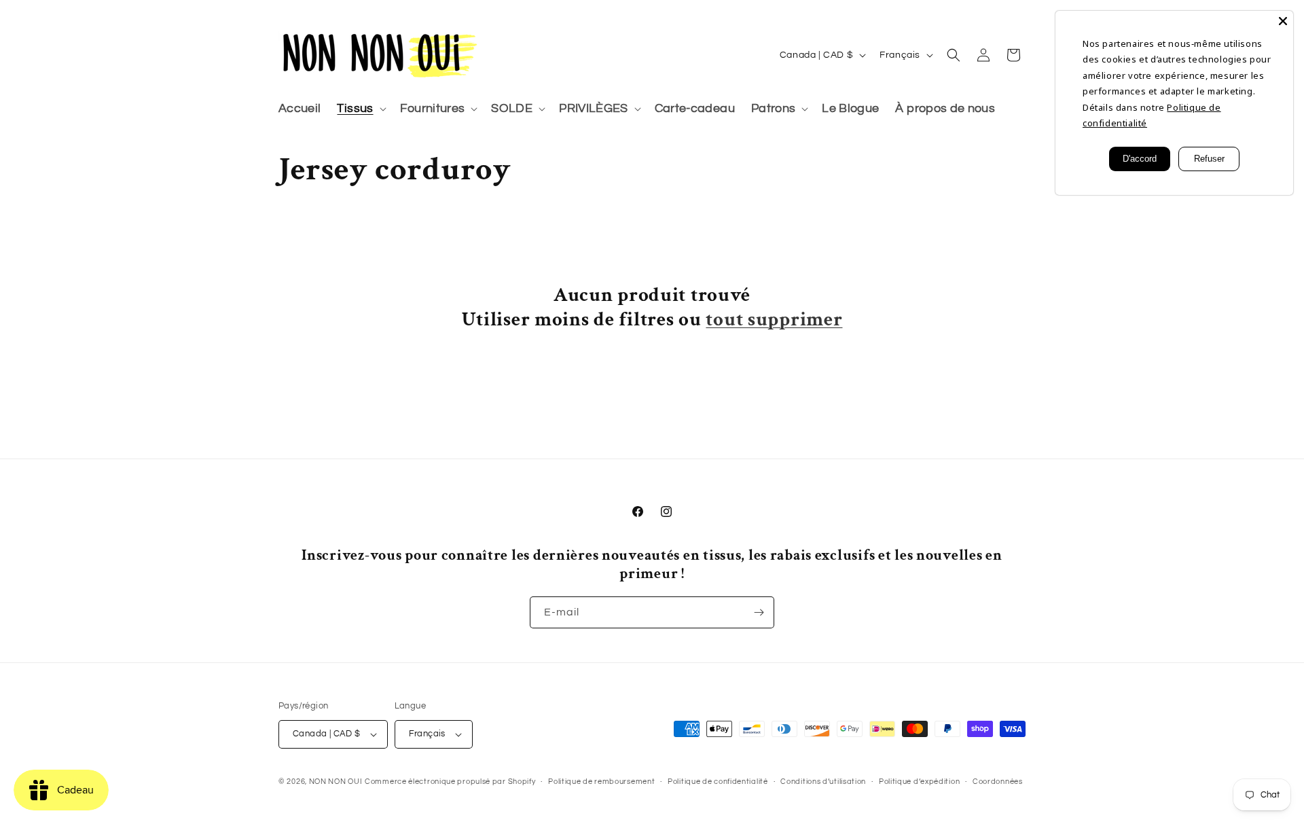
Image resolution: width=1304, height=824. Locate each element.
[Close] (1283, 21)
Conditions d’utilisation (823, 781)
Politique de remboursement (601, 781)
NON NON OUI (336, 781)
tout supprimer (774, 320)
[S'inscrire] (759, 612)
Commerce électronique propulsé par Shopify (450, 781)
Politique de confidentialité (718, 781)
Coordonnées (998, 781)
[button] (360, 109)
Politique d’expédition (919, 781)
